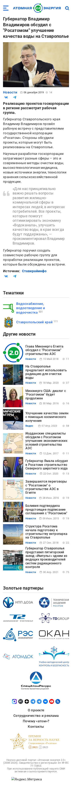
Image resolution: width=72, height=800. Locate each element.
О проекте (36, 710)
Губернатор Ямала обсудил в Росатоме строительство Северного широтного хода (46, 464)
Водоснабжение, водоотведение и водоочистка (30, 308)
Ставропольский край (34, 322)
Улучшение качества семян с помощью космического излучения (46, 417)
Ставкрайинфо (34, 271)
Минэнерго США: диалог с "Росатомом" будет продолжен (45, 394)
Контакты (36, 726)
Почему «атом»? (36, 721)
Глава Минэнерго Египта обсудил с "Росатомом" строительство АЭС (44, 350)
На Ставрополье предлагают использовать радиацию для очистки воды (46, 371)
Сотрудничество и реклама (36, 716)
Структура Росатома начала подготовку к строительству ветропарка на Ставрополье (46, 531)
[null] (6, 97)
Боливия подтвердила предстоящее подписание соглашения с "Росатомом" (46, 509)
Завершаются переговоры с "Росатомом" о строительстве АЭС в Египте (46, 487)
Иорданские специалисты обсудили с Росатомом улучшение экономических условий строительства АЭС (46, 440)
